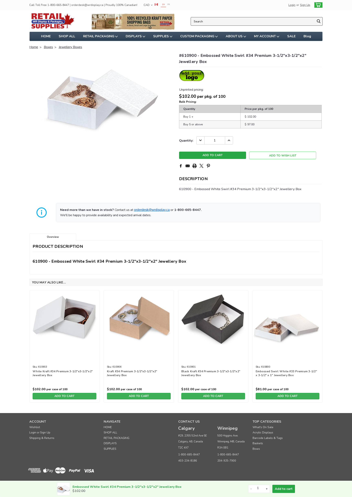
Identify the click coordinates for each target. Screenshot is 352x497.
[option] (168, 5)
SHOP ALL (67, 36)
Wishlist (34, 427)
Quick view (64, 361)
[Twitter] (201, 166)
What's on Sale (263, 427)
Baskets (258, 443)
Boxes (48, 47)
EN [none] (163, 4)
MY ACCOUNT (265, 36)
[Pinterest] (208, 166)
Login (291, 5)
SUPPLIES (161, 36)
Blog (307, 36)
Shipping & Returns (41, 438)
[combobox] (257, 21)
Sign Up (305, 5)
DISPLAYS (134, 36)
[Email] (188, 166)
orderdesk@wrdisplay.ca (152, 210)
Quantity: (186, 140)
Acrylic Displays (263, 432)
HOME (46, 36)
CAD (147, 5)
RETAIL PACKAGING (99, 36)
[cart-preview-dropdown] (317, 5)
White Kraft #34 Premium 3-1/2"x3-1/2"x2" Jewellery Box (63, 373)
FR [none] (168, 4)
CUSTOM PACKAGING (197, 36)
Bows (256, 449)
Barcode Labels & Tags (268, 438)
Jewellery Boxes (70, 47)
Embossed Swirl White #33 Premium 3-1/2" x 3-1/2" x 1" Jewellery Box (286, 373)
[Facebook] (181, 166)
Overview (53, 237)
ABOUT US (234, 36)
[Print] (194, 166)
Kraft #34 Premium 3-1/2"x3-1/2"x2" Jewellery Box (132, 373)
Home (33, 47)
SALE (291, 36)
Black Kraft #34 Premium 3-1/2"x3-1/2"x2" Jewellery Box (210, 373)
